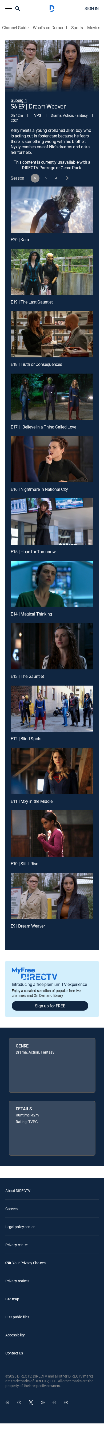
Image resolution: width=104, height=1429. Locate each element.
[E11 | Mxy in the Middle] (52, 771)
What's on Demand (50, 28)
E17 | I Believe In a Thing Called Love (43, 427)
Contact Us (14, 1353)
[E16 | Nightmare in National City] (52, 459)
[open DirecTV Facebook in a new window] (19, 1402)
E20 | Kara (20, 240)
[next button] (67, 178)
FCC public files (17, 1316)
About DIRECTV (17, 1190)
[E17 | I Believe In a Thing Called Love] (52, 397)
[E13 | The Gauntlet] (52, 646)
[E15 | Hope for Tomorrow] (52, 521)
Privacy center (16, 1244)
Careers (11, 1208)
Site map (12, 1298)
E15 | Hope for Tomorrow (33, 552)
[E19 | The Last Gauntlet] (52, 272)
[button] (8, 8)
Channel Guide (15, 28)
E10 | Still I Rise (24, 864)
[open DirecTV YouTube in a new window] (54, 1402)
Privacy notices (17, 1280)
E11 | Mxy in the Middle (32, 801)
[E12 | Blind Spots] (52, 709)
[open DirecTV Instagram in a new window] (43, 1402)
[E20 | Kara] (52, 210)
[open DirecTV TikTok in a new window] (66, 1402)
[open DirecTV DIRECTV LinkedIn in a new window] (7, 1402)
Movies (93, 28)
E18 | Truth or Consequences (36, 364)
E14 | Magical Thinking (31, 614)
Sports (77, 28)
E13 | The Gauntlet (27, 676)
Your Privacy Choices (28, 1262)
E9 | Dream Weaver (28, 926)
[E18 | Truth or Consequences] (52, 334)
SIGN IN (92, 8)
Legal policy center (20, 1226)
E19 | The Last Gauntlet (32, 302)
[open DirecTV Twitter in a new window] (31, 1402)
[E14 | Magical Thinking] (52, 584)
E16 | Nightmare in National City (39, 489)
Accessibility (15, 1334)
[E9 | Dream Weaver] (52, 896)
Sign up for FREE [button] (50, 1006)
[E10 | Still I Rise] (52, 833)
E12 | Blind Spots (26, 739)
